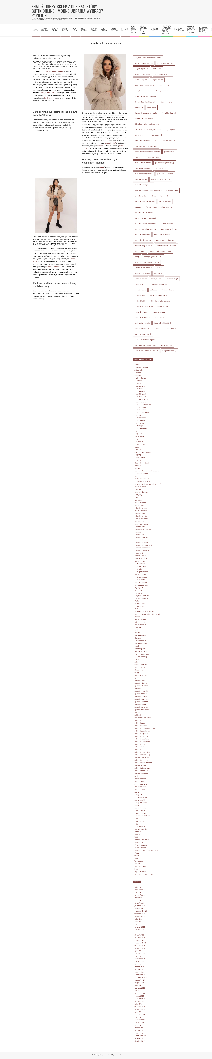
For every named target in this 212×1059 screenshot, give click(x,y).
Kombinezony (139, 527)
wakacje (137, 856)
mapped (138, 207)
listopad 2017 (139, 1033)
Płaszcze (137, 638)
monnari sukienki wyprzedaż (160, 251)
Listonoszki (138, 590)
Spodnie (137, 688)
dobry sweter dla (167, 102)
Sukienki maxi (139, 744)
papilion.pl (158, 273)
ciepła (101, 167)
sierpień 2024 (139, 948)
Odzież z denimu (140, 625)
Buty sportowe (139, 444)
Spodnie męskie (140, 704)
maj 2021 (137, 991)
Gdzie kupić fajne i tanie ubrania (147, 124)
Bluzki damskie (140, 391)
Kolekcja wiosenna (141, 519)
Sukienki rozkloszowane (143, 763)
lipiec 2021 (138, 985)
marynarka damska (141, 596)
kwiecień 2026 (139, 895)
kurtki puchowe (40, 239)
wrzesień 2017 (139, 1038)
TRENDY (137, 834)
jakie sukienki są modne (143, 185)
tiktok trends (139, 821)
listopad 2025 (139, 908)
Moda (136, 601)
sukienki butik (140, 301)
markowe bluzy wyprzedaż (144, 212)
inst (156, 141)
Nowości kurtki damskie (143, 268)
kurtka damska (139, 561)
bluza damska (139, 386)
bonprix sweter (157, 80)
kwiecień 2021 (139, 993)
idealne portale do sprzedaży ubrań (147, 484)
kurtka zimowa (57, 63)
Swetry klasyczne (140, 784)
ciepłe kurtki (47, 63)
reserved (137, 659)
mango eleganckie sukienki (145, 201)
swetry (136, 776)
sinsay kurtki (93, 121)
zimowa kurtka (109, 143)
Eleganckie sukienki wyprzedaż (146, 113)
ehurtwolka (151, 107)
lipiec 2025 (138, 919)
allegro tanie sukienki (165, 63)
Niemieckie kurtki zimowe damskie (50, 66)
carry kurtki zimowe (55, 241)
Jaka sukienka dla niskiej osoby (146, 146)
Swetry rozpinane (140, 789)
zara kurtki (109, 121)
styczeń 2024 (139, 967)
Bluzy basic (138, 415)
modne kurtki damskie (143, 240)
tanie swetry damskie (142, 328)
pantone (137, 627)
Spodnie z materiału (141, 710)
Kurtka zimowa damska (55, 71)
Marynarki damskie (141, 598)
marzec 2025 (139, 930)
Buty (136, 439)
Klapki (136, 497)
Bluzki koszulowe (140, 396)
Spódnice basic (140, 680)
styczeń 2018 (139, 1028)
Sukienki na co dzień (142, 752)
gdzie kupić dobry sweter (144, 118)
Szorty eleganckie (140, 802)
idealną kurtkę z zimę (47, 93)
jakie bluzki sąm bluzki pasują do (147, 157)
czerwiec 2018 (139, 1014)
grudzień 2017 (139, 1030)
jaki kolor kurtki (140, 196)
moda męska (139, 606)
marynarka (138, 593)
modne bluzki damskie (162, 235)
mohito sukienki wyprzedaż (166, 246)
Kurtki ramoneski (140, 577)
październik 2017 (140, 1036)
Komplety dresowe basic (143, 545)
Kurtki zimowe (40, 61)
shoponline (138, 670)
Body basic (138, 434)
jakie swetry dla (172, 190)
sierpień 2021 (139, 983)
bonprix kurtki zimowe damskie (63, 61)
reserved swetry (141, 279)
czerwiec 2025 (139, 922)
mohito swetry (140, 251)
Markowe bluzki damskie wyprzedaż (159, 207)
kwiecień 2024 (139, 959)
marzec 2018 (139, 1022)
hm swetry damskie (156, 135)
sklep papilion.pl (141, 284)
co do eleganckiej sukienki (163, 91)
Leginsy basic (139, 588)
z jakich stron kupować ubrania (146, 351)
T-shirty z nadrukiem (142, 816)
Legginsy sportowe (141, 585)
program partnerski (141, 654)
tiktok (136, 818)
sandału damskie (140, 665)
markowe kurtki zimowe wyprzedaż (49, 64)
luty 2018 (137, 1025)
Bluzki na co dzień (141, 399)
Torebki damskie (140, 829)
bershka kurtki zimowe (61, 239)
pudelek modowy (140, 657)
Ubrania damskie (140, 845)
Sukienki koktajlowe (141, 739)
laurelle (110, 118)
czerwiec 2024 (139, 953)
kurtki (75, 241)
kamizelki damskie (141, 492)
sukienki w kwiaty (140, 765)
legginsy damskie (140, 582)
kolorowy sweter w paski (159, 196)
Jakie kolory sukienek (142, 168)
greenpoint (171, 129)
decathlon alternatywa (142, 452)
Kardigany (138, 495)
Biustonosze (138, 381)
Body (136, 431)
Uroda (136, 853)
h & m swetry (139, 135)
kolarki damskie (140, 503)
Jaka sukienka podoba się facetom (147, 152)
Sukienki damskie (140, 726)
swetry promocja (159, 312)
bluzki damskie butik (142, 74)
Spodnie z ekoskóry (141, 707)
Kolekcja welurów (140, 516)
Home (136, 476)
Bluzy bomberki (140, 418)
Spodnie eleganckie (141, 699)
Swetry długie (139, 781)
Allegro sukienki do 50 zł (144, 63)
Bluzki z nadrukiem (141, 412)
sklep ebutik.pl (66, 66)
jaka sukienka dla (168, 141)
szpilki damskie (140, 808)
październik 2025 (140, 911)
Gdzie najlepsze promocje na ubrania (148, 129)
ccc (168, 85)
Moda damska (139, 603)
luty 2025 (137, 932)
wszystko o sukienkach (143, 334)
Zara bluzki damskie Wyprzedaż (146, 340)
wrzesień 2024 (139, 945)
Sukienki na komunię (142, 755)
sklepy (136, 672)
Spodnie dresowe (140, 696)
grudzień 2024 (139, 937)
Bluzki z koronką (140, 410)
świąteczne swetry (169, 351)
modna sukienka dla (142, 235)
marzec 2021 (139, 996)
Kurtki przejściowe (141, 572)
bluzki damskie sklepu (163, 74)
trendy (157, 328)
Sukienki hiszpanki (141, 736)
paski (136, 630)
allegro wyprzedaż (141, 69)
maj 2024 (137, 956)
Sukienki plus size (141, 760)
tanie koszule (159, 317)
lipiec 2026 (138, 887)
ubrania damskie (171, 328)
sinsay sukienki (156, 279)
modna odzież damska (169, 229)
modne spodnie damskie (165, 240)
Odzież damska (140, 619)
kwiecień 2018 (139, 1020)
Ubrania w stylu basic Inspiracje (146, 850)
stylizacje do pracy (168, 290)
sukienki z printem (141, 773)
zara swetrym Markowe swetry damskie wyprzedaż (153, 345)
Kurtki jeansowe (140, 566)
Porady (137, 646)
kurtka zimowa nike (100, 118)
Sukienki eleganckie (141, 733)
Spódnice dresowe (141, 686)
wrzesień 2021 (139, 980)
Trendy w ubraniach (141, 840)
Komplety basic (140, 534)
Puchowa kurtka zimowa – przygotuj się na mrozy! (55, 237)
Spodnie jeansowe (141, 702)
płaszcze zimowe (140, 643)
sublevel (137, 715)
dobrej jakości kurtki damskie (145, 102)
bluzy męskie (139, 423)
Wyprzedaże (139, 861)
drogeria (137, 460)
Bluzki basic (138, 389)
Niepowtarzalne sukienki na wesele (147, 614)
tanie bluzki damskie (142, 317)
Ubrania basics (140, 842)
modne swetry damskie (143, 246)
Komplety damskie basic (143, 540)
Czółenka (137, 450)
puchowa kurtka (57, 243)
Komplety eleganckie (142, 548)
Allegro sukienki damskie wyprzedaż (148, 58)
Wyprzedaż (138, 858)
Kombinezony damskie (142, 529)
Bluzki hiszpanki (140, 394)
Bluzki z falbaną (140, 407)
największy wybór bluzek (153, 257)
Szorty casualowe (140, 797)
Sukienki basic (139, 723)
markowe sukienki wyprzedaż (145, 223)
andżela (104, 116)
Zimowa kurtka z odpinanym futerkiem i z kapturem (105, 113)
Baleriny (137, 373)
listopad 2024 (139, 940)
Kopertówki (138, 553)
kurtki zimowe (49, 98)
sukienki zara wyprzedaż (144, 306)
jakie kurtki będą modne (144, 174)
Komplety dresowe (141, 542)
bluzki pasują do (141, 80)
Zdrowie (137, 869)
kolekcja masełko (140, 511)
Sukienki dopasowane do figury (145, 728)
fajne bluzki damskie (169, 113)
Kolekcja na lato (140, 513)
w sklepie (100, 146)
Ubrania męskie (140, 848)
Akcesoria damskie (141, 367)
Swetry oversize (140, 787)
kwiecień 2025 (139, 927)
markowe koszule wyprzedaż (145, 218)
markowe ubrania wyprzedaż (145, 229)
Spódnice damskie (141, 683)
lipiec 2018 (138, 1012)
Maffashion (37, 243)
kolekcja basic (139, 505)
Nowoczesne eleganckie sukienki (147, 262)
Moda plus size (140, 609)
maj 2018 (137, 1017)
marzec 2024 (139, 961)
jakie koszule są (160, 168)
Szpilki (136, 805)
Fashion (137, 468)
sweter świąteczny (141, 312)
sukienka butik (140, 295)
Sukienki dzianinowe (142, 731)
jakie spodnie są (141, 179)
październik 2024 (140, 943)
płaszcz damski (140, 635)
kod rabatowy (139, 500)
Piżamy (137, 633)
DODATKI (137, 455)
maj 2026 (137, 892)
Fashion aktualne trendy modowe (146, 471)
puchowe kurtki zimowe (46, 245)
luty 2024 (137, 964)
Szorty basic (138, 795)
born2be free (139, 436)
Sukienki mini (139, 749)
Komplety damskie (141, 537)
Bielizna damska (140, 378)
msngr (137, 257)
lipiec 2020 (138, 1004)
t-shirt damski (139, 810)
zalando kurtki (60, 245)
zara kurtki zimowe (44, 68)
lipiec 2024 (138, 951)
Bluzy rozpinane (140, 426)
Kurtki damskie (140, 564)
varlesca (101, 121)
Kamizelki (138, 489)
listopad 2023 (139, 972)
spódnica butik (140, 290)
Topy (136, 824)
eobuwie (137, 465)
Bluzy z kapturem (140, 428)
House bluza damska (142, 141)
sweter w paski (162, 306)
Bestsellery (138, 375)
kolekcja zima (139, 521)
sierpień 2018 (139, 1009)
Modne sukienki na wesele (144, 611)
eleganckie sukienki (141, 463)
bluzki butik (157, 69)
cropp (136, 447)
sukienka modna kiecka (158, 295)
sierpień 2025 (139, 916)
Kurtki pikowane (140, 569)
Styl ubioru (138, 712)
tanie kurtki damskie (142, 323)
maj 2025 (137, 924)
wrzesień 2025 (139, 914)
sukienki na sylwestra (142, 757)
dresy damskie (139, 458)
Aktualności (138, 370)
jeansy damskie (140, 487)
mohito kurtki (99, 119)
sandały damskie (140, 667)
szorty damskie (140, 800)
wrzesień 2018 (139, 1006)
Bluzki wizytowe (140, 402)
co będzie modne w (142, 91)
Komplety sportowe (141, 550)
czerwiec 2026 (139, 890)
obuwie (159, 268)
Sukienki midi (139, 747)
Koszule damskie (140, 558)
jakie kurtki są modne (165, 174)
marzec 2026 (139, 898)
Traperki (137, 832)
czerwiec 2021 (139, 988)
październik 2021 (140, 977)
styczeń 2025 (139, 935)
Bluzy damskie (139, 420)
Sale (136, 662)
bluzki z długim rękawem (143, 404)
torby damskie (139, 826)
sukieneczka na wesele (142, 718)
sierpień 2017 (139, 1041)
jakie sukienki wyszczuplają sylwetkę (148, 190)
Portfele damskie (140, 651)
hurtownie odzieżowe (142, 481)
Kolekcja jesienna (140, 508)
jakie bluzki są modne (143, 163)
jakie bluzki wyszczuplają (164, 163)
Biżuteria (137, 383)
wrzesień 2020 (139, 1001)
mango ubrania (165, 201)
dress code (139, 107)
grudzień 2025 (139, 906)
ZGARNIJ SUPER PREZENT (143, 874)
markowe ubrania (167, 223)
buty (160, 85)
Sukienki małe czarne (142, 741)
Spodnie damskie (140, 694)
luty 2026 (137, 900)
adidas (136, 365)
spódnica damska (140, 675)
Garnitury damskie (141, 473)
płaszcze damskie (140, 641)
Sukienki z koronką (141, 771)
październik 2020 (140, 999)
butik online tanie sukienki (144, 85)
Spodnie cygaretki (141, 691)
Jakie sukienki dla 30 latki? (160, 179)
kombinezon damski (141, 524)
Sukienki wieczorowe (142, 768)
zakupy (137, 864)
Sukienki (137, 720)
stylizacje (153, 290)
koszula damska (140, 556)
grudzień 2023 (139, 969)
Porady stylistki (140, 649)
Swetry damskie (140, 779)
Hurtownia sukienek (141, 479)
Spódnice (137, 678)
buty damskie (139, 442)
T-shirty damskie (140, 813)
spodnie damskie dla (159, 284)
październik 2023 (140, 975)
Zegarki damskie (140, 871)
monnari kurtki (110, 119)
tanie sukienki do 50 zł (162, 323)
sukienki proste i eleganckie (160, 301)
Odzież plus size (140, 622)
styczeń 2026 (139, 903)
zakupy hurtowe (140, 866)
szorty (136, 792)
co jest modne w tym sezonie (145, 96)
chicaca (90, 118)
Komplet (137, 532)
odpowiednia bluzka (142, 273)
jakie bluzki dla (169, 152)
